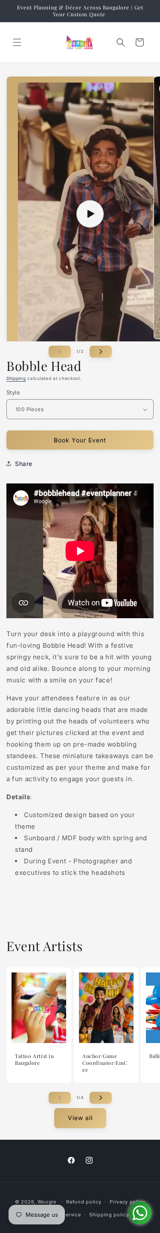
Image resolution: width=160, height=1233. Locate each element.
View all (80, 1117)
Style (13, 392)
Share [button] (23, 463)
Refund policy (83, 1202)
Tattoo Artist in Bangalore (34, 1060)
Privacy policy (127, 1202)
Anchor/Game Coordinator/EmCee (105, 1063)
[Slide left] (60, 352)
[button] (17, 42)
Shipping (16, 378)
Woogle (47, 1201)
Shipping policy (109, 1215)
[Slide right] (101, 352)
